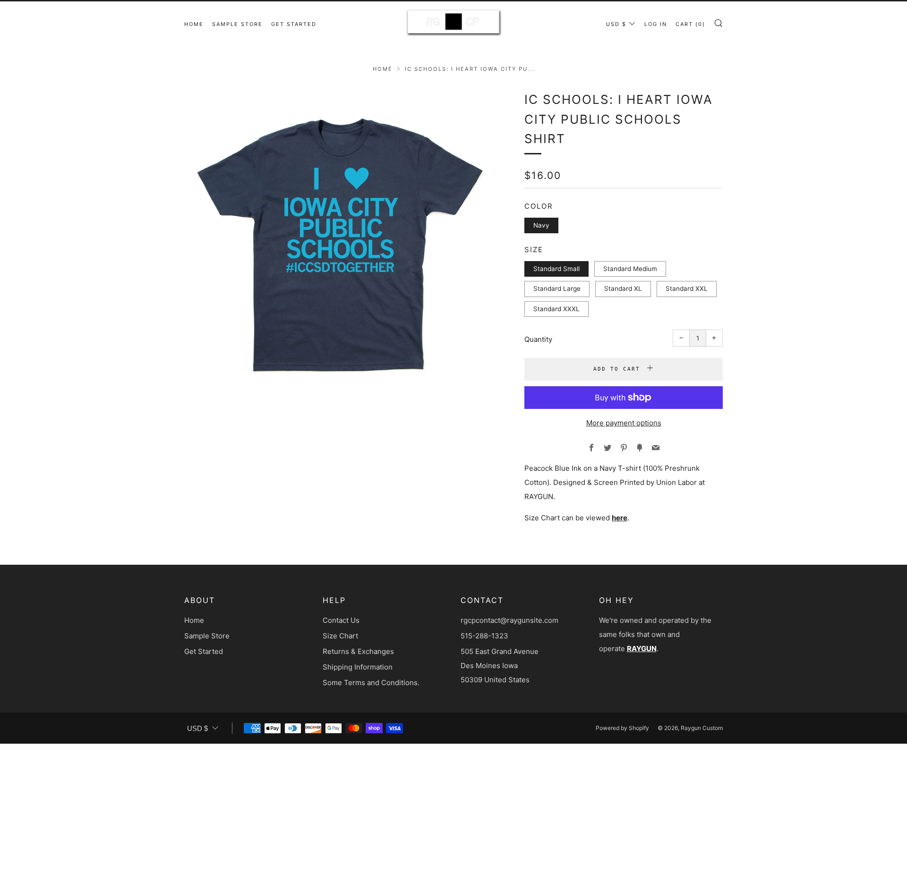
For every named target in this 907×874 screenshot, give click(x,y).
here (619, 517)
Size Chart (340, 635)
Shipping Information (358, 666)
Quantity (538, 339)
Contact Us (341, 620)
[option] (340, 245)
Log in (655, 24)
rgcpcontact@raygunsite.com (509, 620)
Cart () (690, 24)
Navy (541, 225)
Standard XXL (687, 288)
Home (194, 24)
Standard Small (556, 268)
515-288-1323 (484, 635)
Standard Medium (630, 268)
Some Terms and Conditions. (371, 682)
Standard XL (623, 288)
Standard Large (557, 288)
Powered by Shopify (622, 727)
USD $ (616, 24)
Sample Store (237, 24)
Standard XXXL (556, 309)
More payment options (623, 422)
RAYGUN (642, 648)
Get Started (294, 24)
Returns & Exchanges (358, 651)
